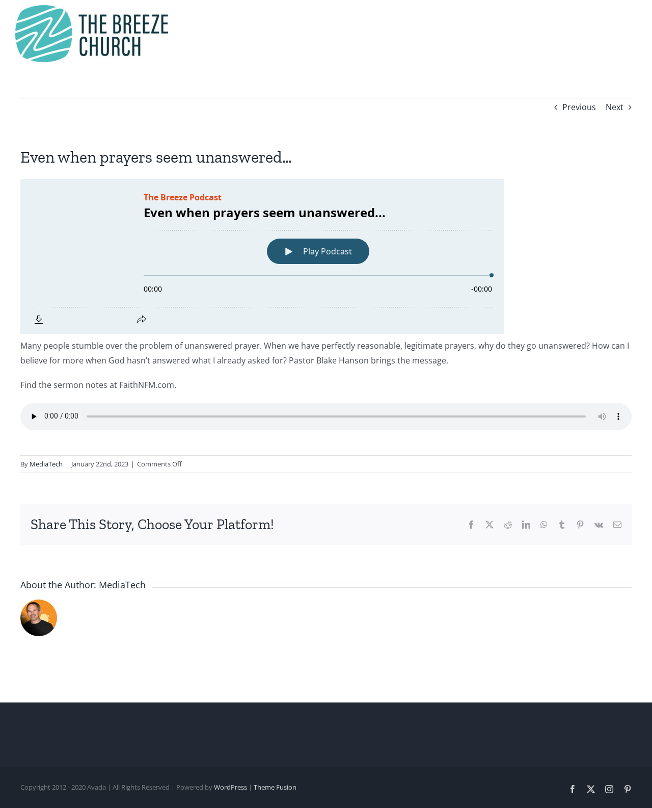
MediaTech (46, 463)
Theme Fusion (275, 787)
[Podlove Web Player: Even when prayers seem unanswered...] (326, 256)
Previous (579, 107)
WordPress (230, 787)
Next (614, 107)
